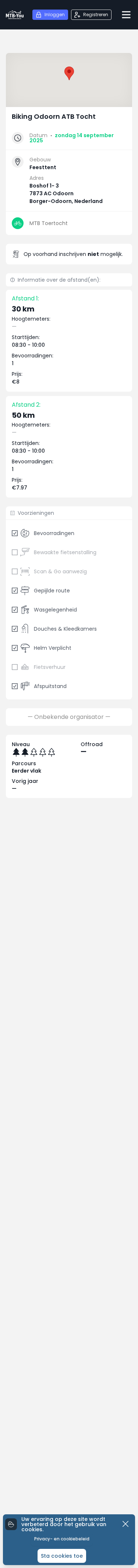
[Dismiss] (125, 1524)
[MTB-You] (15, 15)
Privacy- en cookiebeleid (61, 1539)
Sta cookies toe (62, 1556)
